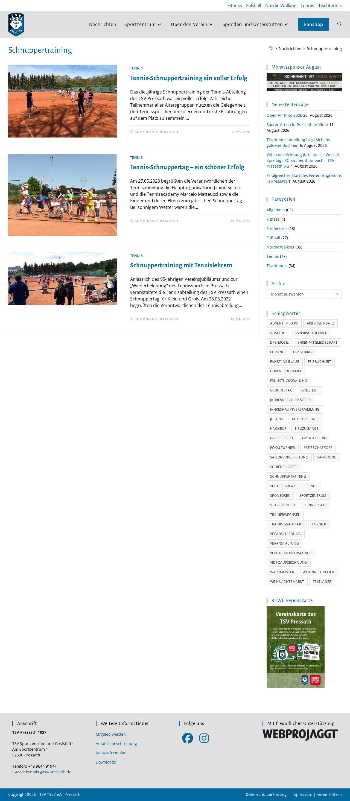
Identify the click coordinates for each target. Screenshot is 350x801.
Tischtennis (330, 5)
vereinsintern (329, 794)
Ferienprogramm (285, 371)
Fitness (235, 5)
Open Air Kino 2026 (284, 115)
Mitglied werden (111, 734)
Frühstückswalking (288, 380)
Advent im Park (284, 323)
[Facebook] (187, 737)
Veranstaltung (284, 543)
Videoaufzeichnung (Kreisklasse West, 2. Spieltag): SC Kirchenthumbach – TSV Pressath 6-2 (303, 160)
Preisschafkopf (318, 447)
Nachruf (278, 428)
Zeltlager (322, 581)
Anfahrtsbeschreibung (116, 743)
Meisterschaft (305, 419)
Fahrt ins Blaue (284, 361)
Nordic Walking (280, 5)
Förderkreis (277, 228)
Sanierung (327, 457)
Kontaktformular (111, 752)
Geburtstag (281, 390)
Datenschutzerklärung (266, 794)
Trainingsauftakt (286, 524)
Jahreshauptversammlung (295, 409)
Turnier (319, 524)
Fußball (253, 5)
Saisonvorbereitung (289, 457)
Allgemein (276, 209)
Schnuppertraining (324, 48)
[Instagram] (204, 737)
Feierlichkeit (319, 361)
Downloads (106, 762)
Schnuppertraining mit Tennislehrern (181, 265)
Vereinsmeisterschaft (290, 553)
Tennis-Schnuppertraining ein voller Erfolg (188, 78)
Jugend (276, 419)
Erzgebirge (303, 352)
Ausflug (278, 333)
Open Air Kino (314, 438)
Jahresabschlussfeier (290, 399)
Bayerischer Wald (311, 333)
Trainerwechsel (285, 514)
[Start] (271, 48)
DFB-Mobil (279, 342)
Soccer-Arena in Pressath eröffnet (297, 124)
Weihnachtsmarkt (287, 581)
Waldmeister (282, 572)
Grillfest (309, 390)
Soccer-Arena (283, 486)
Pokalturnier (282, 447)
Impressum (301, 794)
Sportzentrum (312, 495)
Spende (311, 486)
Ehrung (277, 352)
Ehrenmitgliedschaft (318, 342)
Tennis (307, 5)
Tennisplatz (315, 505)
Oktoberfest (281, 438)
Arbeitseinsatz (320, 323)
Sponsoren (280, 495)
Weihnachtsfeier (318, 572)
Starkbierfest (283, 505)
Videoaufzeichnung (288, 562)
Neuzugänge (307, 428)
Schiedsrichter (284, 466)
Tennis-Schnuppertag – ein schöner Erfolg (187, 167)
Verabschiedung (285, 533)
